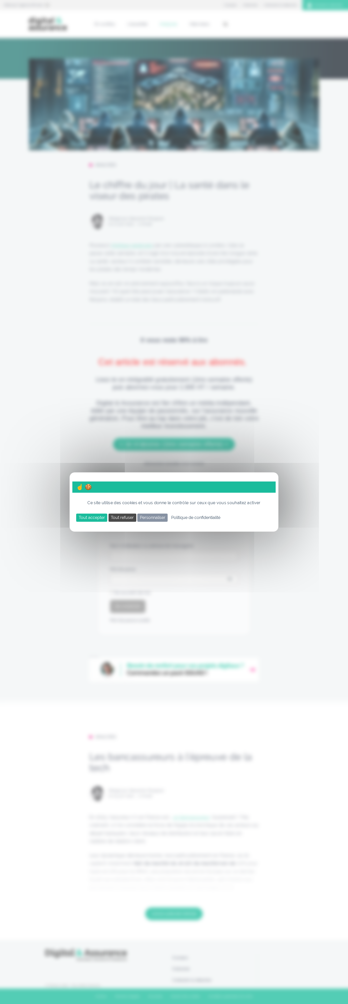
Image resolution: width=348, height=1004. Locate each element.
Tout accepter (92, 517)
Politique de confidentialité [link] (195, 517)
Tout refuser (122, 517)
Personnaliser (152, 517)
